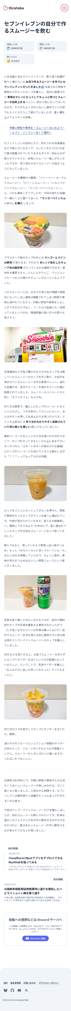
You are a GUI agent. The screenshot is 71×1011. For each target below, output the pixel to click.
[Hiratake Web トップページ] (14, 8)
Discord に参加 (38, 938)
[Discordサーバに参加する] (19, 990)
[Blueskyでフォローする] (5, 990)
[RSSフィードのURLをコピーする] (26, 990)
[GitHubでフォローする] (12, 990)
